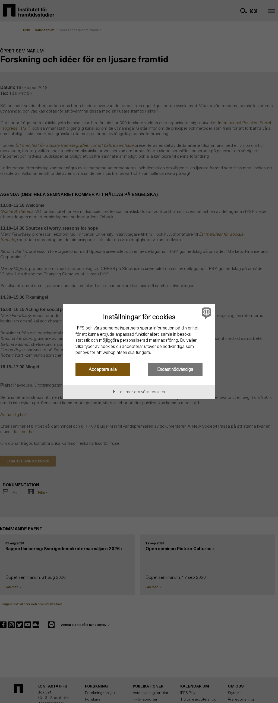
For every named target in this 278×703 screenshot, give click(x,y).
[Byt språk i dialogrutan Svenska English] (206, 313)
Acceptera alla (103, 369)
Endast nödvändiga (175, 369)
